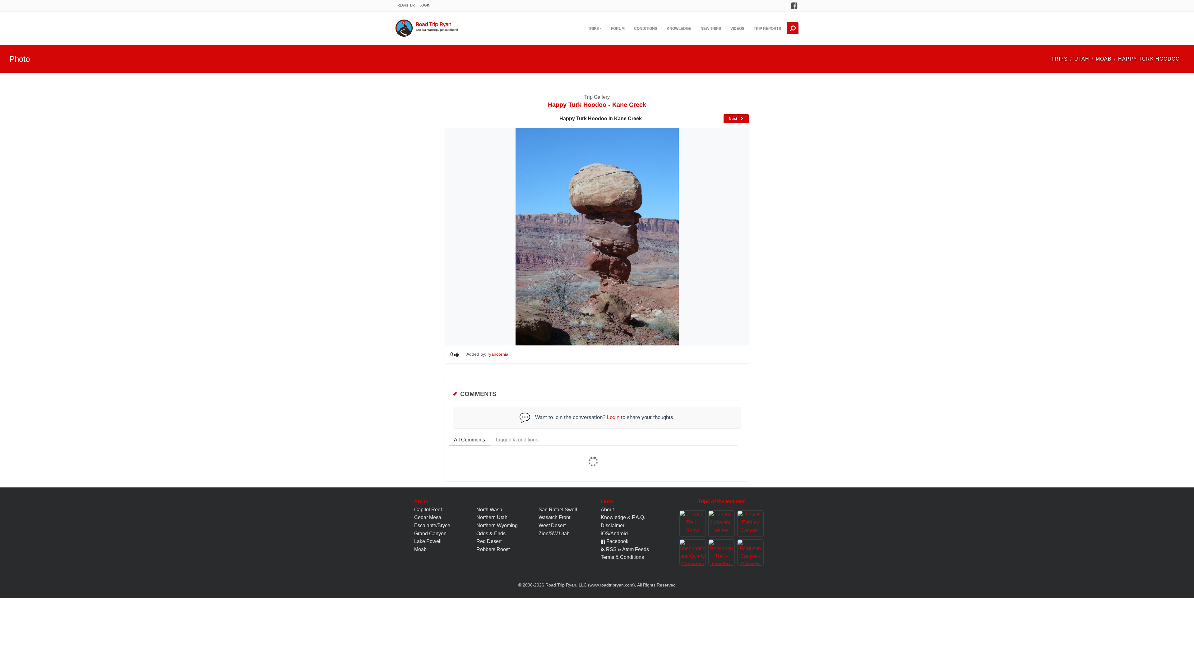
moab (1104, 59)
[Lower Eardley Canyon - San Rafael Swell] (750, 523)
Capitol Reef (428, 509)
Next (733, 118)
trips (1059, 59)
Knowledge (679, 28)
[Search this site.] (792, 28)
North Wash (489, 509)
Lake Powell (428, 541)
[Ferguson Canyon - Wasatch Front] (750, 552)
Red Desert (489, 541)
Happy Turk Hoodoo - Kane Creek (597, 104)
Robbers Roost (493, 549)
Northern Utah (491, 517)
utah (1081, 59)
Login (424, 5)
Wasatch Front (554, 517)
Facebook (616, 541)
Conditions (645, 28)
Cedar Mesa (427, 517)
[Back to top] (1188, 660)
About (607, 509)
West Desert (552, 525)
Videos (737, 28)
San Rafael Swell (558, 509)
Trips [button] (593, 28)
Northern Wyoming (497, 525)
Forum (618, 28)
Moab (420, 549)
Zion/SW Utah (554, 533)
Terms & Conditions (622, 557)
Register (406, 5)
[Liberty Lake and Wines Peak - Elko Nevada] (721, 523)
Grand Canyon (430, 533)
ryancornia (498, 354)
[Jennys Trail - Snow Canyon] (692, 523)
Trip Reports (767, 28)
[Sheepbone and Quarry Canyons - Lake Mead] (692, 552)
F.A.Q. (638, 517)
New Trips (711, 28)
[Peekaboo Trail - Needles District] (721, 552)
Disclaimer (612, 525)
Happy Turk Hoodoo (1149, 59)
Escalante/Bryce (432, 525)
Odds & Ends (491, 533)
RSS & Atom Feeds (627, 549)
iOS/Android (614, 533)
